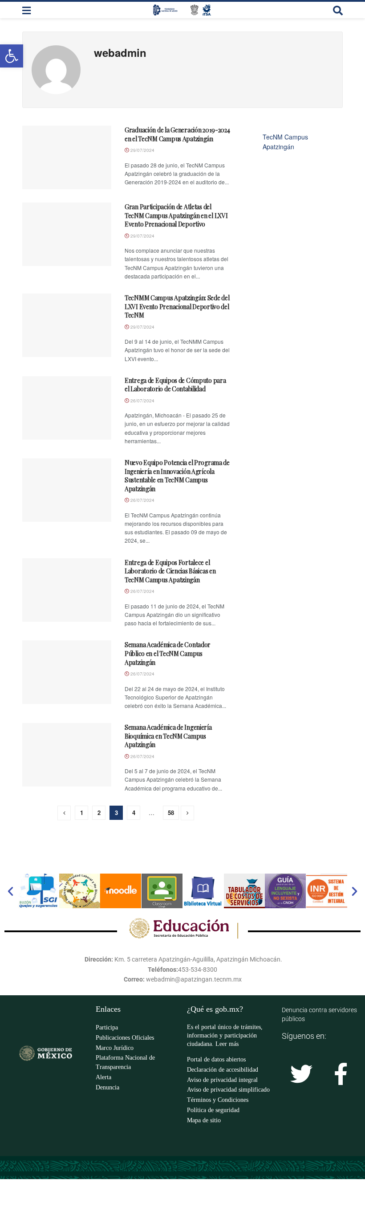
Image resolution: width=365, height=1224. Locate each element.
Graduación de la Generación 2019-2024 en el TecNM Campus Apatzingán (177, 134)
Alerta (103, 1077)
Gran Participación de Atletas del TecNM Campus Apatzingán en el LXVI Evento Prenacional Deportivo (176, 215)
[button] (10, 891)
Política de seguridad (213, 1110)
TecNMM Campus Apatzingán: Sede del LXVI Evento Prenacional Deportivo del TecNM (177, 306)
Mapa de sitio (204, 1120)
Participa (107, 1027)
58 (171, 812)
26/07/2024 (141, 400)
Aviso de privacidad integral (222, 1080)
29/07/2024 (141, 150)
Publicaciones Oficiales (125, 1037)
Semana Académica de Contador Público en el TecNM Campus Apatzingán (168, 653)
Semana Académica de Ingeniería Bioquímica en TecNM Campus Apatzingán (168, 736)
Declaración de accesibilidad (222, 1069)
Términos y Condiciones (217, 1100)
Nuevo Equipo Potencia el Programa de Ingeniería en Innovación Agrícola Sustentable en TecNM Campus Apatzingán (177, 475)
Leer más (227, 1044)
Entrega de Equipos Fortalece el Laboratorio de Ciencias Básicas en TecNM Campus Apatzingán (170, 571)
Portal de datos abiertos (216, 1059)
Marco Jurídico (115, 1048)
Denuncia (107, 1087)
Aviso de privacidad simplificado (228, 1089)
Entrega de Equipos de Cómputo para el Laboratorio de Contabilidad (175, 384)
